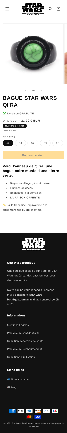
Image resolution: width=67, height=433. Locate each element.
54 (22, 143)
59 (47, 143)
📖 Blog (12, 387)
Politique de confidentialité (23, 333)
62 (59, 143)
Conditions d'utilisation (21, 357)
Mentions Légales (18, 325)
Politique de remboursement (24, 349)
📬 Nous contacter (18, 379)
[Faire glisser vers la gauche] (26, 91)
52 (9, 143)
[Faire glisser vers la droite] (41, 91)
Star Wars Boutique (21, 423)
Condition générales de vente (25, 341)
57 (34, 143)
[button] (7, 9)
